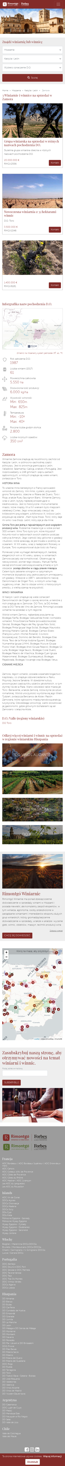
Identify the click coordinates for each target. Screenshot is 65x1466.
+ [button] (6, 952)
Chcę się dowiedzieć (17, 935)
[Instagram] (32, 1451)
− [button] (6, 957)
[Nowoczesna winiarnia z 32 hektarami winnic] (32, 191)
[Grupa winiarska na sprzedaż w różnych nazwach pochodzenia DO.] (32, 120)
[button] (1, 21)
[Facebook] (27, 1451)
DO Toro (6, 723)
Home (5, 90)
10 (63, 987)
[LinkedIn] (37, 1451)
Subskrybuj (11, 1082)
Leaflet (36, 1039)
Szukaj (34, 78)
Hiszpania (16, 90)
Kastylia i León (31, 90)
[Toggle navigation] (58, 4)
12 (5, 986)
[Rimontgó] (16, 4)
